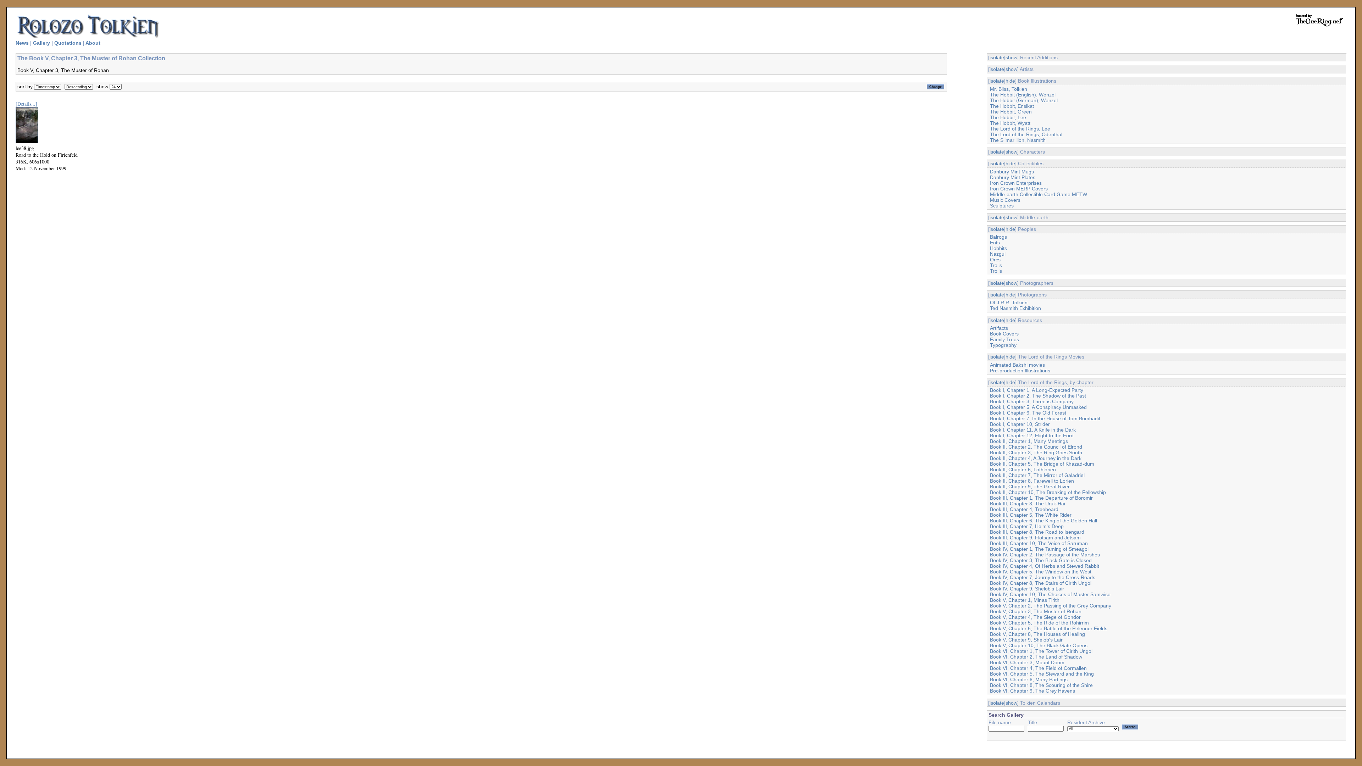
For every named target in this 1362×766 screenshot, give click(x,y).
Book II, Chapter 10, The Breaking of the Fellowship (1048, 492)
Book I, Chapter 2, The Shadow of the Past (1038, 396)
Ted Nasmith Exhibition (1015, 308)
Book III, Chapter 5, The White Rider (1031, 515)
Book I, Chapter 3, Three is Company (1032, 401)
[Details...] (26, 103)
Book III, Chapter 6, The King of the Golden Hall (1043, 520)
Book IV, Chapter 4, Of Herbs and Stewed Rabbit (1044, 566)
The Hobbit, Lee (1008, 117)
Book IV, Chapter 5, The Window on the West (1040, 571)
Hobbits (998, 248)
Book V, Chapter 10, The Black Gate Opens (1038, 645)
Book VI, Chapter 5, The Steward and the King (1042, 674)
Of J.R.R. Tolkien (1009, 302)
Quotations (68, 43)
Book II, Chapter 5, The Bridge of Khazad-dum (1042, 464)
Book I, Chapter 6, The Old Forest (1028, 413)
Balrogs (998, 237)
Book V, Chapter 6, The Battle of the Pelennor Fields (1048, 628)
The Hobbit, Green (1011, 112)
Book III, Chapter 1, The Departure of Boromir (1041, 498)
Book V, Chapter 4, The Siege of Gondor (1035, 617)
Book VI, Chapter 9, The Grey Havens (1032, 691)
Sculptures (1002, 206)
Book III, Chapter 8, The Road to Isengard (1037, 532)
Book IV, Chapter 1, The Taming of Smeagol (1039, 549)
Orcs (995, 259)
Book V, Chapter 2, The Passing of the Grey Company (1050, 606)
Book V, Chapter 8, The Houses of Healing (1037, 634)
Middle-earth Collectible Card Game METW (1038, 194)
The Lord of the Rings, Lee (1020, 129)
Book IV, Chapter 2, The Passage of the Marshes (1045, 554)
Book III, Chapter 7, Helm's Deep (1027, 526)
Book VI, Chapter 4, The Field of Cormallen (1038, 668)
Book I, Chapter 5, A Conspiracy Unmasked (1038, 407)
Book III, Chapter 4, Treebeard (1024, 509)
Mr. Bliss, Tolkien (1008, 89)
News (22, 43)
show (1011, 57)
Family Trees (1004, 339)
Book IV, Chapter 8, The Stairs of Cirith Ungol (1040, 583)
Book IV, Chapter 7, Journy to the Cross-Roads (1042, 577)
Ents (995, 242)
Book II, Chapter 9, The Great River (1030, 486)
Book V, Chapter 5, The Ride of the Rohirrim (1039, 623)
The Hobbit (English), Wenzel (1023, 95)
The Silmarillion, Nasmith (1018, 140)
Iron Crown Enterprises (1016, 183)
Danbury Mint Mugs (1012, 171)
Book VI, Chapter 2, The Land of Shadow (1036, 657)
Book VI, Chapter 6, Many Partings (1029, 679)
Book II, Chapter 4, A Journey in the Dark (1035, 458)
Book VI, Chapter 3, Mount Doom (1027, 662)
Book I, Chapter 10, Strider (1020, 424)
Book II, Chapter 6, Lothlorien (1023, 469)
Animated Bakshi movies (1017, 365)
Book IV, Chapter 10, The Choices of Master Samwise (1050, 594)
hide (1010, 81)
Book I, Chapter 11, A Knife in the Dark (1033, 430)
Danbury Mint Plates (1012, 177)
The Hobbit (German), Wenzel (1024, 100)
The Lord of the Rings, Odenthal (1026, 134)
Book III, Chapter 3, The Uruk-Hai (1027, 503)
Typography (1003, 345)
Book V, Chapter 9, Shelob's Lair (1026, 640)
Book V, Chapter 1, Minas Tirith (1024, 600)
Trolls (996, 265)
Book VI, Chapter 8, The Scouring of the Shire (1041, 685)
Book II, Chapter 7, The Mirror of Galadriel (1037, 475)
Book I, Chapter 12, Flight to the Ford (1032, 435)
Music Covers (1005, 200)
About (92, 43)
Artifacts (999, 328)
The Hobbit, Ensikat (1012, 106)
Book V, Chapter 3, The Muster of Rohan (1035, 611)
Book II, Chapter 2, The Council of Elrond (1036, 447)
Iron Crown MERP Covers (1019, 189)
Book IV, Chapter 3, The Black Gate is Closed (1041, 560)
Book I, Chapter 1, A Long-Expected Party (1036, 390)
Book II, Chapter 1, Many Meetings (1029, 441)
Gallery (41, 43)
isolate (997, 57)
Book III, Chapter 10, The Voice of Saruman (1039, 543)
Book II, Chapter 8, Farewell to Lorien (1032, 481)
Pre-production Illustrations (1020, 370)
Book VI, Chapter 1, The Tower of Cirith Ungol (1041, 651)
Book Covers (1004, 334)
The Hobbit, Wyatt (1010, 123)
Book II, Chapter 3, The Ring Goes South (1036, 452)
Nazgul (998, 254)
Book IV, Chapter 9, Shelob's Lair (1027, 589)
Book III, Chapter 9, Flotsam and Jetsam (1035, 537)
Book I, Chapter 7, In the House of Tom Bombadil (1045, 418)
